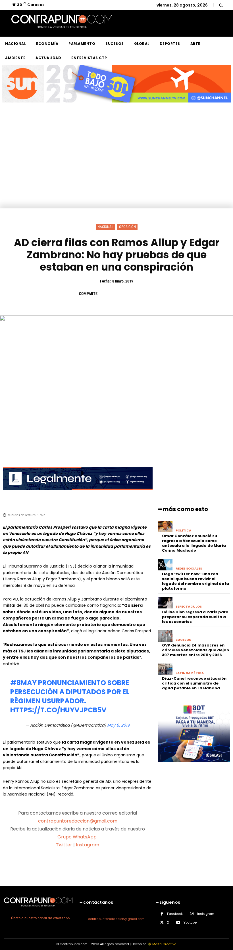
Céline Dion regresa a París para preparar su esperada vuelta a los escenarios (195, 616)
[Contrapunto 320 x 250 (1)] (194, 766)
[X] (118, 293)
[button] (221, 5)
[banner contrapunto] (78, 494)
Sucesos (183, 639)
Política (183, 530)
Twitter (64, 845)
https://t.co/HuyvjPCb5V (58, 710)
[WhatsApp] (145, 293)
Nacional (105, 227)
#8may (23, 682)
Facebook (175, 913)
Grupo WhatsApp (77, 837)
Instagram (87, 845)
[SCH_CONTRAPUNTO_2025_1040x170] (116, 107)
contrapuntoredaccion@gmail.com (77, 821)
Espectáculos (189, 606)
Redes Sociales (189, 568)
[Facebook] (105, 293)
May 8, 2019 (118, 725)
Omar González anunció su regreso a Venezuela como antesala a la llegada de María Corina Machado (194, 543)
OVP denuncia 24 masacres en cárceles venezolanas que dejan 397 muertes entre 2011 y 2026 (195, 650)
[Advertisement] (116, 166)
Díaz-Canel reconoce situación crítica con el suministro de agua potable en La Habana (194, 683)
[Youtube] (178, 922)
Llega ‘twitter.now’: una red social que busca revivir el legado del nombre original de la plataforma (195, 581)
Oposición (127, 227)
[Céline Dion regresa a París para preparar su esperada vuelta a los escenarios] (165, 603)
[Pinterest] (132, 293)
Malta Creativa (164, 944)
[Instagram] (191, 913)
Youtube (190, 922)
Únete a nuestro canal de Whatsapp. (40, 918)
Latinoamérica (190, 673)
